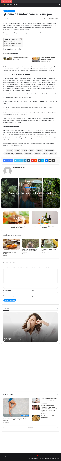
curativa (39, 150)
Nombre (5, 285)
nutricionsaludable (19, 167)
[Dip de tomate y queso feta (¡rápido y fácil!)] (36, 418)
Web (33, 290)
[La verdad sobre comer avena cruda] (49, 243)
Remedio (37, 153)
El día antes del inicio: (10, 41)
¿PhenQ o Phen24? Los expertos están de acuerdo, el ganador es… (49, 400)
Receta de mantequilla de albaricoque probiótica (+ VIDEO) (9, 252)
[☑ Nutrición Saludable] (11, 5)
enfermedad (9, 153)
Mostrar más (30, 427)
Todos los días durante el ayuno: (13, 43)
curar (31, 150)
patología (19, 153)
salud (45, 153)
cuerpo (24, 150)
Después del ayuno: (10, 45)
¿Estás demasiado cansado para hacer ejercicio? (19, 340)
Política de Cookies (33, 458)
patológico (28, 153)
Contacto (57, 458)
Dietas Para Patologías (9, 10)
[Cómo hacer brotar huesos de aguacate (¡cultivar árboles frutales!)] (30, 243)
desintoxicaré (50, 150)
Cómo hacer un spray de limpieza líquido (30, 193)
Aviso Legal (41, 458)
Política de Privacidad (50, 458)
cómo (17, 150)
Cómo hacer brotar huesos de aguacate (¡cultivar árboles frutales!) (29, 251)
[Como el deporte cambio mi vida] (7, 58)
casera (10, 150)
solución (53, 153)
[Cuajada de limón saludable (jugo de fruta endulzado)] (36, 59)
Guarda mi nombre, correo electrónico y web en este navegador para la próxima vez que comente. (28, 296)
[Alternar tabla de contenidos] (20, 39)
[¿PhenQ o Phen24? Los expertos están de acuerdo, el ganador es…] (36, 400)
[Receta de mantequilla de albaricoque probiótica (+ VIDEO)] (11, 244)
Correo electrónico (8, 290)
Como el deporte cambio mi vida (21, 57)
